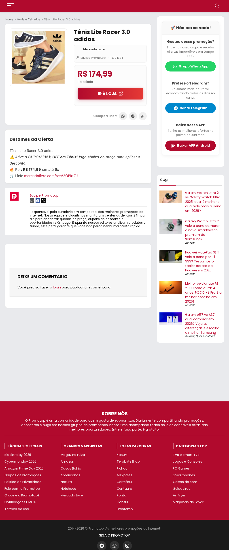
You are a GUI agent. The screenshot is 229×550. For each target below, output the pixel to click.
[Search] (217, 6)
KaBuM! (122, 455)
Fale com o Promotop (22, 488)
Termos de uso (16, 509)
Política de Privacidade (22, 482)
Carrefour (124, 482)
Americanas (70, 475)
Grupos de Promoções (22, 475)
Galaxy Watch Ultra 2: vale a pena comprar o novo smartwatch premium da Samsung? (202, 230)
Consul (122, 502)
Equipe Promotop (93, 58)
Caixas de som (185, 482)
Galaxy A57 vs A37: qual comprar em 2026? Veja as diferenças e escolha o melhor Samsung (202, 323)
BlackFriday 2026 (17, 455)
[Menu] (10, 6)
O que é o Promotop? (22, 495)
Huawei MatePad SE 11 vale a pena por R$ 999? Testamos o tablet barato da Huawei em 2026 (202, 261)
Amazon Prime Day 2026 (24, 468)
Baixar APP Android (193, 145)
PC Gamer (181, 468)
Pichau (122, 468)
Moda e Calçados (28, 19)
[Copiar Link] (143, 116)
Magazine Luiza (73, 455)
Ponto (121, 495)
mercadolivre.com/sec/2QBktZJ (51, 175)
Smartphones (184, 475)
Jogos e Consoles (187, 461)
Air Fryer (179, 495)
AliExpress (124, 475)
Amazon (67, 461)
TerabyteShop (128, 461)
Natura (66, 482)
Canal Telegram (193, 108)
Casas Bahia (71, 468)
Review (189, 243)
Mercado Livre (94, 49)
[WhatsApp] (123, 116)
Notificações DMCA (20, 502)
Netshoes (68, 488)
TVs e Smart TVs (186, 455)
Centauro (124, 488)
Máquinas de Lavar (188, 502)
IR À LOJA (107, 93)
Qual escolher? (205, 336)
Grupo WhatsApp (193, 66)
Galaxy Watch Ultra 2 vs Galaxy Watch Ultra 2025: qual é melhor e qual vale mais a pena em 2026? (203, 202)
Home (9, 19)
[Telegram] (133, 116)
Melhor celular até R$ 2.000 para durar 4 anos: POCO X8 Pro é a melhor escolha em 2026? (203, 292)
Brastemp (125, 509)
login (57, 287)
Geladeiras (181, 488)
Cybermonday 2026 (20, 461)
